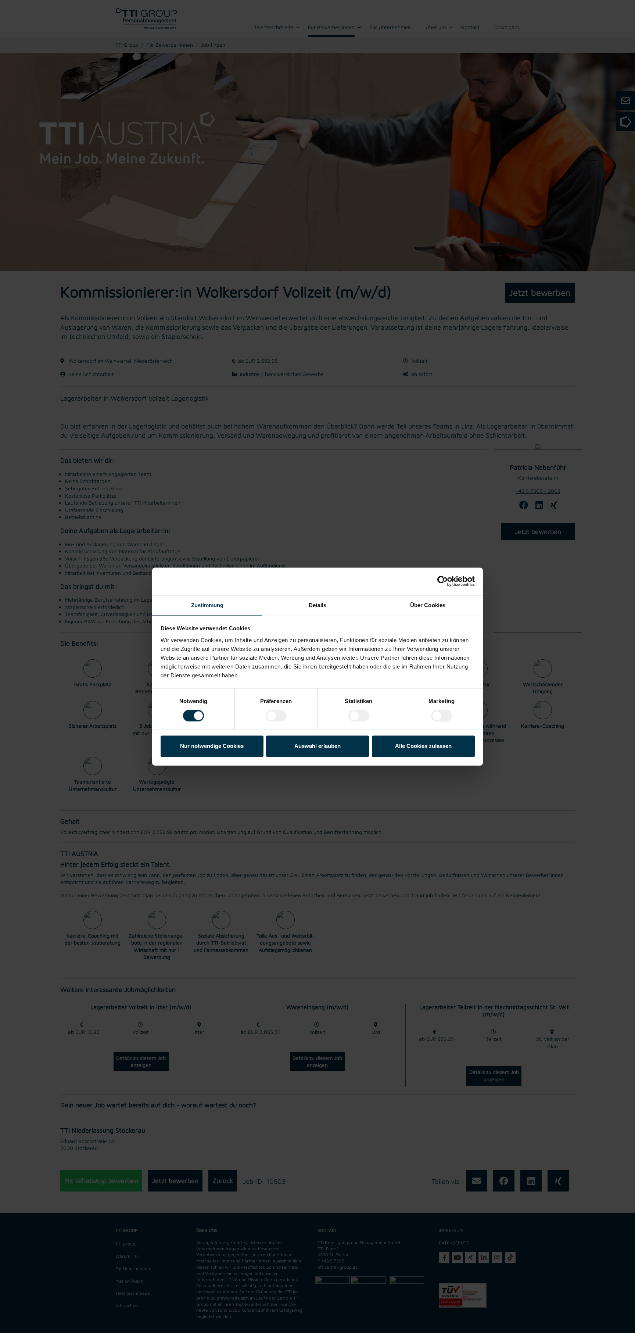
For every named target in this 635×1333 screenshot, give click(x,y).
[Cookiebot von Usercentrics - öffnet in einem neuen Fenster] (442, 581)
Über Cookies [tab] (427, 605)
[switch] (276, 715)
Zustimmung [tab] (207, 605)
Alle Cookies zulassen (423, 746)
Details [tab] (318, 605)
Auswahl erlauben (317, 746)
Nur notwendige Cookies (212, 746)
